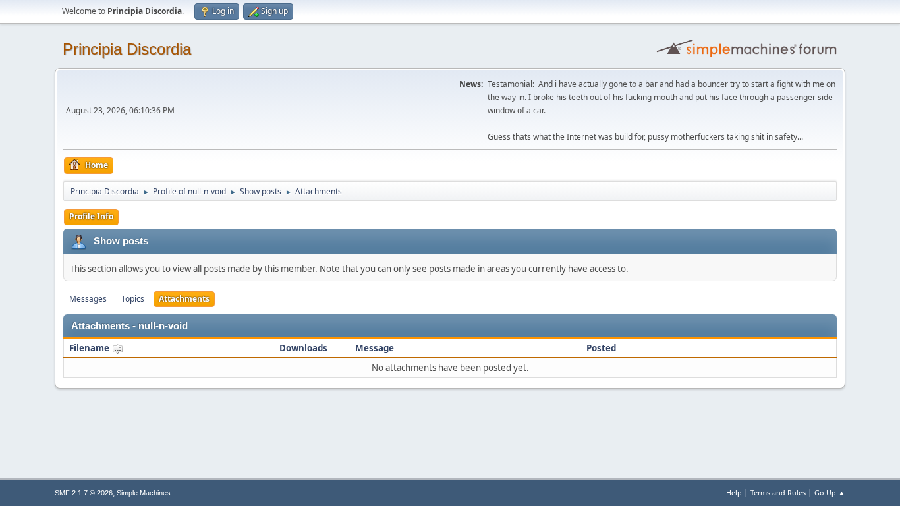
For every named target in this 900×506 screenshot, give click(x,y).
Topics (132, 298)
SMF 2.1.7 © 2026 (84, 493)
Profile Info (91, 216)
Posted (601, 348)
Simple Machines (144, 493)
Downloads (303, 348)
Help (734, 492)
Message (374, 348)
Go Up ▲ (829, 492)
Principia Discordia (127, 49)
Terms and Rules (778, 492)
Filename (90, 348)
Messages (88, 298)
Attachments (184, 298)
